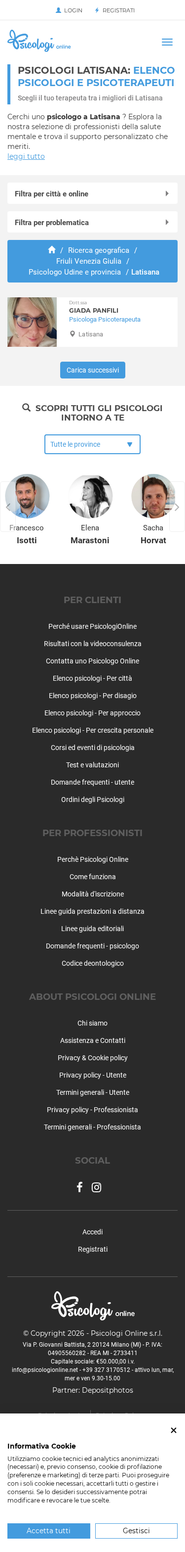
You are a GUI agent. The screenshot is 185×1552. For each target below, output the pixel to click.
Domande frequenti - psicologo (92, 946)
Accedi (92, 1232)
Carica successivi (93, 370)
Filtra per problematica (52, 222)
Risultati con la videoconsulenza (93, 644)
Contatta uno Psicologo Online (92, 661)
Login (71, 10)
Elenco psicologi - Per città (92, 678)
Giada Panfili (93, 307)
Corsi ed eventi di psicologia (93, 748)
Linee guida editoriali (92, 929)
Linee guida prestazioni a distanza (92, 911)
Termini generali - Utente (92, 1092)
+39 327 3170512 (106, 1369)
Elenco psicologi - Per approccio (92, 713)
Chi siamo (92, 1023)
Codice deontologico (93, 963)
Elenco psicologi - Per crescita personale (92, 730)
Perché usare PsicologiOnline (92, 626)
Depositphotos (107, 1390)
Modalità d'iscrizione (93, 894)
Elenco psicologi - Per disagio (93, 696)
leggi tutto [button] (26, 156)
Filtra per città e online (51, 193)
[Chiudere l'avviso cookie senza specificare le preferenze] (174, 1430)
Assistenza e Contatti (92, 1040)
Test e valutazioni (92, 765)
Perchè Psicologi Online (92, 859)
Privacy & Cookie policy (93, 1058)
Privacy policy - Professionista (92, 1110)
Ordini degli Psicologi (92, 799)
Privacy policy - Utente (92, 1075)
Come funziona (93, 877)
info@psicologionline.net (45, 1369)
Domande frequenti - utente (92, 782)
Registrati (117, 10)
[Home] (51, 250)
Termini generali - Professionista (92, 1127)
